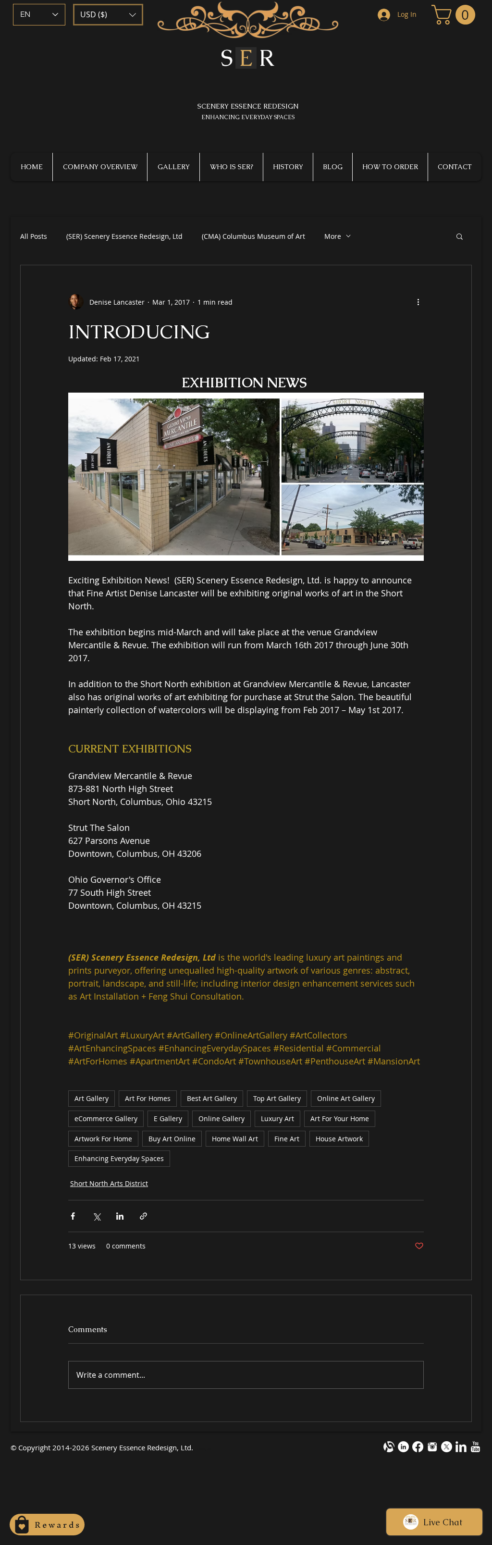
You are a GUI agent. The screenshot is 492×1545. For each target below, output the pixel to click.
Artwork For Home (103, 1138)
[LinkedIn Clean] (461, 1446)
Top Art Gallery (277, 1098)
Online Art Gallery (346, 1098)
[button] (108, 14)
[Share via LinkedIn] (119, 1216)
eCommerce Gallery (105, 1118)
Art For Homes (148, 1098)
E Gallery (168, 1118)
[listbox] (108, 14)
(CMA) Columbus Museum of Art (253, 236)
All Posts (33, 236)
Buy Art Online (172, 1138)
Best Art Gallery (212, 1098)
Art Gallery (91, 1098)
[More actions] (418, 302)
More (332, 236)
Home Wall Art (235, 1138)
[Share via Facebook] (72, 1216)
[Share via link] (143, 1216)
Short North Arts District (109, 1183)
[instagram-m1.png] (432, 1446)
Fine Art (286, 1138)
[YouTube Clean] (475, 1446)
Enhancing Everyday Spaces (119, 1158)
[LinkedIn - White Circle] (403, 1446)
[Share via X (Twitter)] (96, 1216)
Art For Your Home (339, 1118)
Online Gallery (221, 1118)
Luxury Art (277, 1118)
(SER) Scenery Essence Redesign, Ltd (124, 236)
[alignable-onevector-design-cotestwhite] (388, 1446)
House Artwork (339, 1138)
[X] (446, 1446)
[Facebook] (417, 1446)
